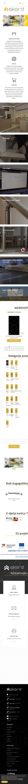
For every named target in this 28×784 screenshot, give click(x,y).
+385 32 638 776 (10, 709)
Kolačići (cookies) (11, 763)
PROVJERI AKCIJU (14, 23)
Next (21, 462)
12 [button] (14, 500)
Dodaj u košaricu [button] (14, 322)
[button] (7, 494)
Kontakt (9, 741)
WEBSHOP (21, 308)
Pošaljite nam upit (14, 614)
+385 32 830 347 (14, 716)
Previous (6, 462)
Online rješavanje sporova (13, 761)
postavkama (20, 779)
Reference (9, 736)
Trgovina (14, 85)
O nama (8, 739)
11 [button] (13, 500)
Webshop (9, 729)
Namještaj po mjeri (14, 39)
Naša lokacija (14, 592)
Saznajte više (14, 675)
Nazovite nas (14, 636)
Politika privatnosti (11, 759)
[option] (14, 494)
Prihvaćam (4, 781)
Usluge (14, 64)
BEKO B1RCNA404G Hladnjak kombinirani (14, 318)
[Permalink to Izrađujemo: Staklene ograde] (14, 464)
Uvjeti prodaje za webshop (13, 756)
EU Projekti (9, 766)
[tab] (22, 346)
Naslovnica (9, 727)
